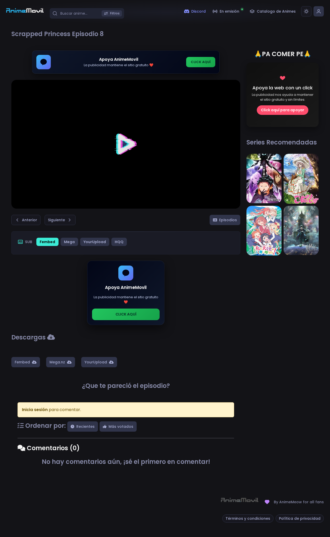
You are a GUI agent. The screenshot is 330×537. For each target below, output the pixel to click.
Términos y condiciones (248, 518)
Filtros (115, 13)
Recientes (85, 426)
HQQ (119, 241)
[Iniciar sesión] (319, 11)
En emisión (229, 11)
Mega (69, 241)
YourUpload (95, 241)
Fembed (47, 241)
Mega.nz (57, 362)
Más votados (121, 426)
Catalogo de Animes (276, 11)
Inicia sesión (35, 410)
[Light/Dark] (306, 11)
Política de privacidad (299, 518)
